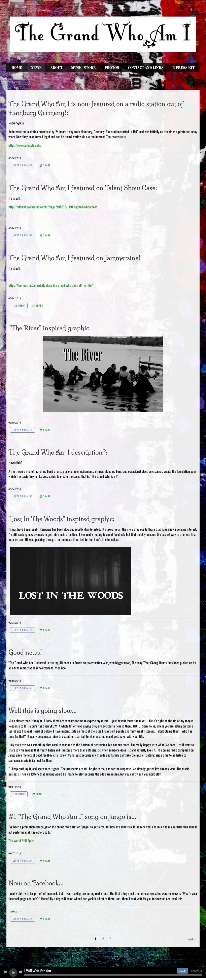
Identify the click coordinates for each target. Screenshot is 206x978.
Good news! (25, 652)
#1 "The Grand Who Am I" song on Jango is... (72, 816)
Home (16, 68)
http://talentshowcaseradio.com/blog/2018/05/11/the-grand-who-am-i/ (52, 206)
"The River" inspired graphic (48, 328)
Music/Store (83, 68)
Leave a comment (22, 165)
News (36, 68)
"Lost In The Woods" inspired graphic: (61, 519)
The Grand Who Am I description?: (58, 452)
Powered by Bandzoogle (103, 964)
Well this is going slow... (42, 710)
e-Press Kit (183, 68)
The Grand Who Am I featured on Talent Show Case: (82, 188)
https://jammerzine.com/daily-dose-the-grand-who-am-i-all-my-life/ (50, 285)
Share (46, 165)
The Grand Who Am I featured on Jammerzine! (74, 258)
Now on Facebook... (36, 883)
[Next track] (20, 972)
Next (190, 938)
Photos (112, 68)
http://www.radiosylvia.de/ (24, 145)
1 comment (19, 305)
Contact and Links (146, 68)
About (56, 68)
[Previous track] (6, 972)
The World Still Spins (21, 840)
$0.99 (182, 970)
